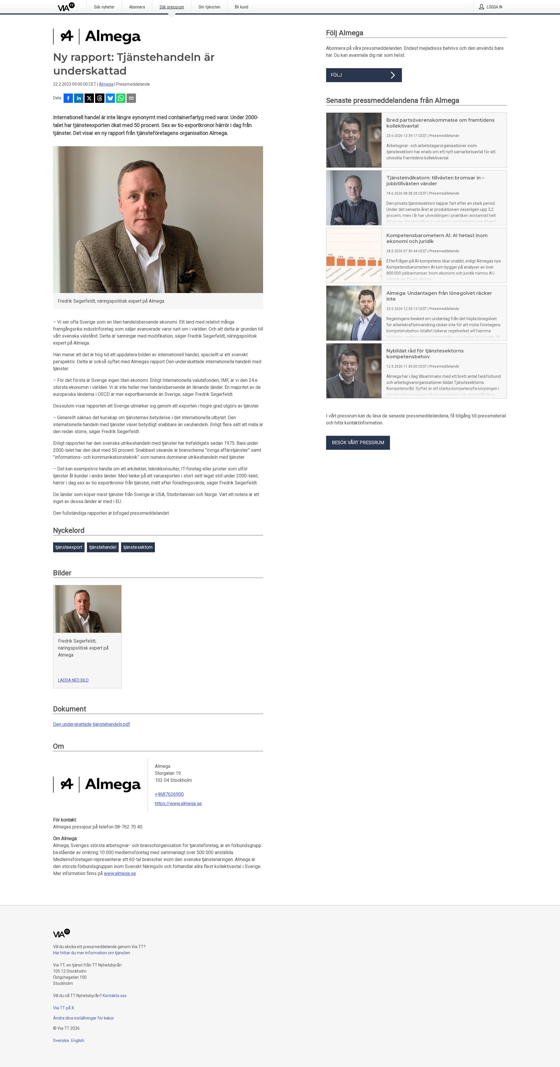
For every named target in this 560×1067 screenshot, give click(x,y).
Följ (336, 75)
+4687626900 (169, 794)
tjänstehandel (102, 547)
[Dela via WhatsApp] (120, 99)
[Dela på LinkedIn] (78, 99)
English (77, 1040)
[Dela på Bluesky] (110, 99)
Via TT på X (63, 1008)
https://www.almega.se (178, 803)
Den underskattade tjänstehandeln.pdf (91, 724)
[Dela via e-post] (131, 99)
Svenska (61, 1040)
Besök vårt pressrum (358, 442)
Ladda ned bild (73, 680)
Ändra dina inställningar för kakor (83, 1018)
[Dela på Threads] (99, 99)
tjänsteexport (68, 547)
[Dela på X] (89, 99)
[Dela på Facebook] (68, 99)
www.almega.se (120, 873)
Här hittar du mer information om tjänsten (91, 952)
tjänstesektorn (138, 547)
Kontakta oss (115, 995)
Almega (106, 84)
